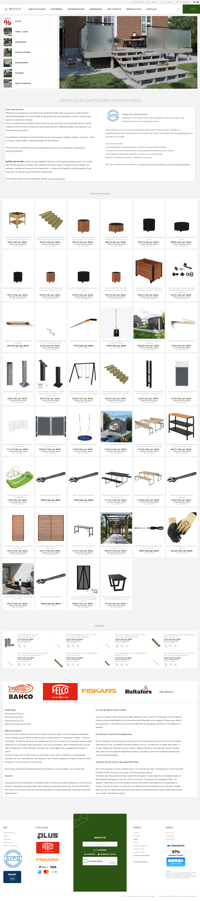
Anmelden (154, 2)
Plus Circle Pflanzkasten (53, 137)
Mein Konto (170, 833)
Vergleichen (23, 224)
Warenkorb (170, 836)
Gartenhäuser (69, 113)
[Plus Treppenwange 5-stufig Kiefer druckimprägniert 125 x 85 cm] (58, 661)
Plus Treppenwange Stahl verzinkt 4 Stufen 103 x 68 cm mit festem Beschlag (32, 654)
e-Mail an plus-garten (141, 855)
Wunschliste (170, 839)
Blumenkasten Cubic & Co (14, 713)
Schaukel (19, 73)
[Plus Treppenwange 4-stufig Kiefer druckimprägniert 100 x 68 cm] (156, 643)
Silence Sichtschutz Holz (14, 720)
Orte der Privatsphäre (121, 772)
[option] (128, 52)
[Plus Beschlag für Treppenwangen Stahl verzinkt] (10, 643)
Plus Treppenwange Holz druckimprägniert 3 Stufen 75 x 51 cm (131, 654)
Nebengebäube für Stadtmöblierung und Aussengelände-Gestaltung (164, 164)
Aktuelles (137, 836)
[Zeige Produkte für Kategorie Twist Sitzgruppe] (8, 83)
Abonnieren (91, 854)
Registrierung (139, 2)
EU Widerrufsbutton (141, 862)
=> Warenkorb (13, 224)
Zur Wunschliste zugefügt (18, 224)
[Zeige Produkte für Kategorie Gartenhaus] (8, 42)
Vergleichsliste (184, 2)
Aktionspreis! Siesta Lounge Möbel (18, 724)
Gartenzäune (120, 741)
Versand (25, 642)
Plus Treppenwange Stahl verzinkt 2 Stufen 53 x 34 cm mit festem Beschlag (81, 636)
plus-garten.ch (23, 130)
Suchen (136, 833)
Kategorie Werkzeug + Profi (71, 161)
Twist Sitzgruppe (23, 83)
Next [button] (194, 86)
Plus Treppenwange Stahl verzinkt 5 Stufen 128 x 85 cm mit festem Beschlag (179, 654)
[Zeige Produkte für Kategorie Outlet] (8, 21)
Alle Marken (166, 691)
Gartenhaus (20, 42)
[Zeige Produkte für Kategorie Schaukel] (8, 73)
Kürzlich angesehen (141, 846)
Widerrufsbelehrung (10, 846)
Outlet (18, 21)
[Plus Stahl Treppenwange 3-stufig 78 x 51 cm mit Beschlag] (107, 643)
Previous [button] (62, 86)
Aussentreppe (21, 63)
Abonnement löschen (108, 854)
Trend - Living (21, 32)
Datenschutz (7, 842)
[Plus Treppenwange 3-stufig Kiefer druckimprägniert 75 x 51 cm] (107, 661)
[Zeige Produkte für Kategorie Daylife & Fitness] (8, 52)
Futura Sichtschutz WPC (14, 717)
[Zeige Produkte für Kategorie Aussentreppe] (8, 63)
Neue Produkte (139, 852)
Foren (136, 842)
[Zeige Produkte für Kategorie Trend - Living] (8, 32)
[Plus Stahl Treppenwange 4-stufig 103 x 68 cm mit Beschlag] (10, 661)
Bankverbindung (9, 833)
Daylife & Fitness (22, 52)
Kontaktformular (184, 133)
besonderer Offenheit (144, 772)
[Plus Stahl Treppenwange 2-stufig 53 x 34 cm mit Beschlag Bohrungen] (58, 643)
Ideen (136, 839)
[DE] (194, 2)
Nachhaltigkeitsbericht (56, 179)
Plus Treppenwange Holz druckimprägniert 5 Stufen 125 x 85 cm (82, 654)
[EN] (197, 2)
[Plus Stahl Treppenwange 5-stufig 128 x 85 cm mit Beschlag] (156, 661)
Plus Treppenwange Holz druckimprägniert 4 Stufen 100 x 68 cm (179, 636)
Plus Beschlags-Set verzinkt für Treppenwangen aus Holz (28, 636)
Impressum (7, 839)
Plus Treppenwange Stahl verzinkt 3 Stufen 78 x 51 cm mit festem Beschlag (130, 636)
